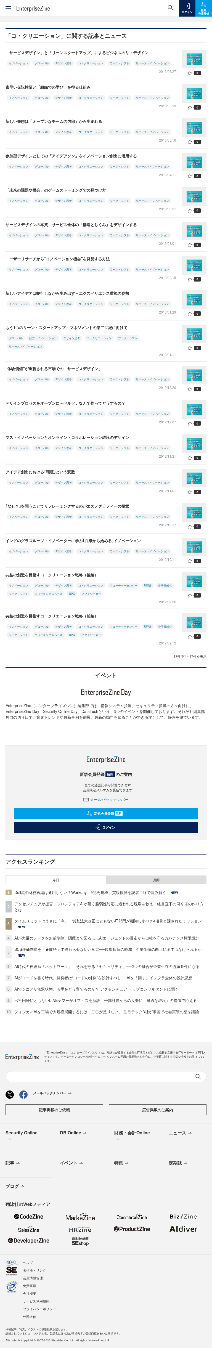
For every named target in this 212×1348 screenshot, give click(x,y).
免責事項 (29, 1285)
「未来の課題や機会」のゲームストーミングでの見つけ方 (56, 190)
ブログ (12, 1186)
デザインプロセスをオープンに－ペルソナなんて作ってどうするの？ (65, 403)
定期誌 (175, 1162)
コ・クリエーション (90, 63)
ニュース (177, 1132)
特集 (118, 1162)
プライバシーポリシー (39, 1308)
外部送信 (29, 1316)
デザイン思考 (63, 63)
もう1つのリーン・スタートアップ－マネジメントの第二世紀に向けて (67, 327)
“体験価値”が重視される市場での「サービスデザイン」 (54, 368)
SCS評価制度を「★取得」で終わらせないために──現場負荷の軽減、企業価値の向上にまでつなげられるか (108, 949)
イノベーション (18, 63)
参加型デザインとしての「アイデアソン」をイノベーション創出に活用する (71, 155)
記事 (10, 1162)
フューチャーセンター (123, 585)
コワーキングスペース (48, 594)
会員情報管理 (33, 1277)
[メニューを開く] (8, 8)
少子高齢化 (165, 585)
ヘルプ (28, 1262)
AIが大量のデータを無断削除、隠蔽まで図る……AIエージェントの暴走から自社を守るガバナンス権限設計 (106, 938)
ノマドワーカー (91, 594)
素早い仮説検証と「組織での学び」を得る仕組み (48, 87)
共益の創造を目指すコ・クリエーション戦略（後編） (52, 574)
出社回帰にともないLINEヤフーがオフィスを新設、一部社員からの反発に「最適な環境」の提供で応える (105, 1000)
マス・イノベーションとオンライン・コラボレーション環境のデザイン (69, 437)
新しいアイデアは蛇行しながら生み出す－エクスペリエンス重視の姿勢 (67, 293)
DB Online (70, 1132)
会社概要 (29, 1293)
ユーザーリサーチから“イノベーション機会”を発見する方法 (58, 258)
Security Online (22, 1132)
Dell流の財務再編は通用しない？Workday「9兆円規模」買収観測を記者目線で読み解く (90, 892)
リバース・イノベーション (152, 63)
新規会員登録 (107, 813)
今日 (56, 879)
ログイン (108, 827)
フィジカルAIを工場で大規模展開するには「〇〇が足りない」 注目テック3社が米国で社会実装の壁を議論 (106, 1011)
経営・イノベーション (43, 338)
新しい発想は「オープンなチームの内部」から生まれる (54, 121)
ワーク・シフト (119, 63)
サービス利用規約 (36, 1301)
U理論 (148, 585)
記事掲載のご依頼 (54, 1109)
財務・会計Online (132, 1132)
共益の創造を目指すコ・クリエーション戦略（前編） (54, 616)
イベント (69, 1162)
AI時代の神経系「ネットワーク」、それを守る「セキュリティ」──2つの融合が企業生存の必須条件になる (107, 966)
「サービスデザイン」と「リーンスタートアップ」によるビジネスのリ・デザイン (77, 52)
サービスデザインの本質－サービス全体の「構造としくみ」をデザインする (73, 224)
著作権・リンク (34, 1270)
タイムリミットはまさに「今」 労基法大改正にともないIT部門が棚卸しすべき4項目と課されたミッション (108, 921)
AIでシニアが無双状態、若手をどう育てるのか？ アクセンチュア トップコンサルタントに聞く (96, 989)
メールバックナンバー (109, 799)
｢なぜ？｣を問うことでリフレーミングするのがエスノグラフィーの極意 (67, 506)
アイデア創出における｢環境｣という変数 (40, 471)
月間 (156, 879)
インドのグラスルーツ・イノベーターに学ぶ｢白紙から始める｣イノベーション (73, 540)
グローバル (42, 63)
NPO (72, 594)
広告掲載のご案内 (157, 1109)
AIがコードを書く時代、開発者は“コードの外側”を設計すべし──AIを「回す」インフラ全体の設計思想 (103, 977)
